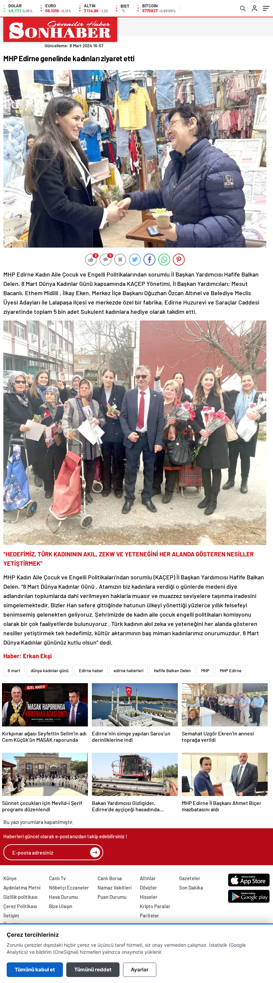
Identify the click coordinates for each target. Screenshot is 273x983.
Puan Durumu (112, 897)
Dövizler (148, 887)
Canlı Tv (57, 878)
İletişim (11, 915)
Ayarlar (139, 969)
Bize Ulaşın (60, 906)
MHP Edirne (230, 670)
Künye (10, 878)
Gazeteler (189, 878)
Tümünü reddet (93, 969)
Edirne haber (91, 670)
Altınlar (148, 878)
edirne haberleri (128, 670)
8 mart (14, 670)
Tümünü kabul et (35, 969)
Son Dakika (191, 887)
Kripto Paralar (155, 906)
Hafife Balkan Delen (172, 670)
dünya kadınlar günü (50, 670)
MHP (205, 670)
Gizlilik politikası (20, 897)
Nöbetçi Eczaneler (69, 887)
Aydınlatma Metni (21, 887)
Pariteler (149, 915)
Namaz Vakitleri (115, 887)
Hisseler (148, 897)
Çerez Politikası (20, 906)
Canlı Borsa (110, 878)
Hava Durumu (63, 897)
